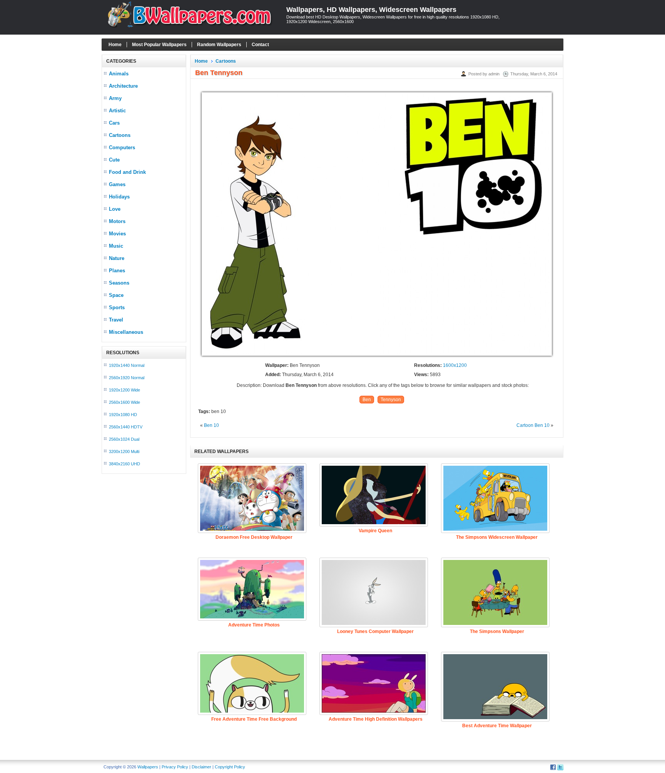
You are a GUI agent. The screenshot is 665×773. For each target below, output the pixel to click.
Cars (114, 123)
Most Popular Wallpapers (159, 44)
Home (115, 44)
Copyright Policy (230, 767)
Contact (260, 44)
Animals (119, 74)
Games (117, 184)
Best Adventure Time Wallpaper (497, 725)
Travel (116, 320)
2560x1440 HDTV (125, 427)
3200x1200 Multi (124, 451)
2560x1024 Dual (124, 439)
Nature (116, 258)
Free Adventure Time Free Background (254, 719)
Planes (117, 270)
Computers (122, 147)
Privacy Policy (175, 767)
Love (114, 209)
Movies (117, 234)
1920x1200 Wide (124, 390)
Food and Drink (127, 172)
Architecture (123, 86)
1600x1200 (455, 365)
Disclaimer (201, 767)
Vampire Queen (375, 530)
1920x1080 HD (123, 414)
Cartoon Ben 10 (533, 425)
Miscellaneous (126, 332)
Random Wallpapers (219, 44)
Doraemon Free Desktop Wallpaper (254, 537)
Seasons (119, 283)
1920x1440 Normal (126, 365)
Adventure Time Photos (254, 625)
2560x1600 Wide (124, 402)
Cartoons (119, 135)
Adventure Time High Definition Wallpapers (376, 719)
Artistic (117, 110)
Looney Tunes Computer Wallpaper (375, 631)
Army (115, 98)
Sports (117, 307)
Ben (367, 399)
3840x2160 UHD (124, 463)
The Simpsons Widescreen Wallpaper (497, 537)
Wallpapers (147, 767)
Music (116, 246)
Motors (117, 221)
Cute (114, 160)
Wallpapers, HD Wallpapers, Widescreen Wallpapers (371, 9)
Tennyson (391, 399)
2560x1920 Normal (126, 377)
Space (116, 295)
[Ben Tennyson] (377, 356)
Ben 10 (211, 425)
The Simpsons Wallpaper (497, 631)
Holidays (119, 197)
